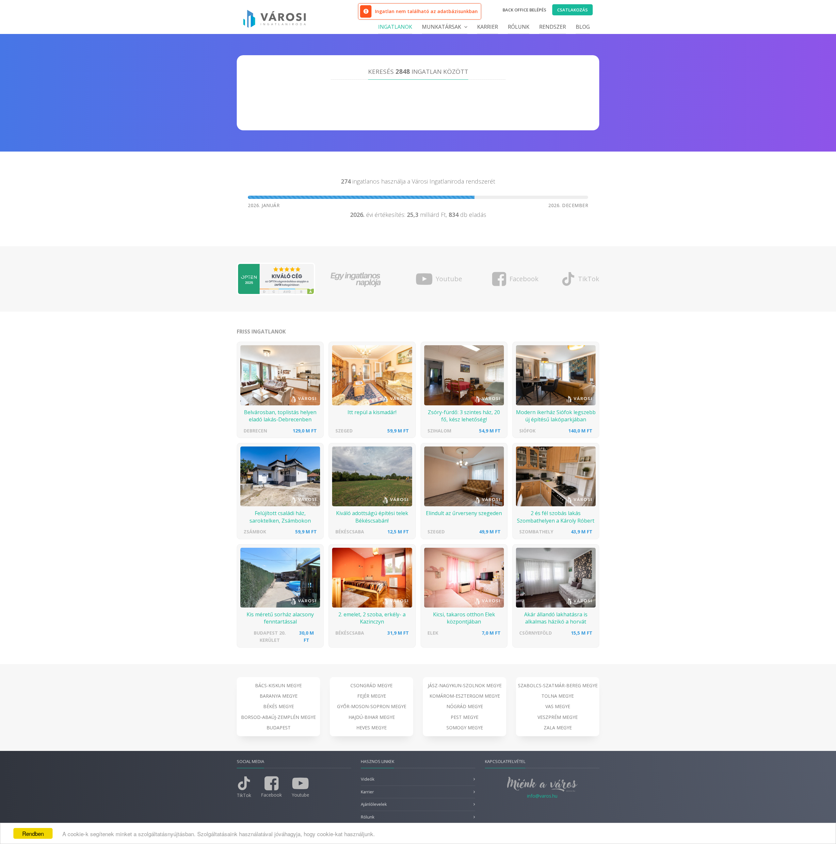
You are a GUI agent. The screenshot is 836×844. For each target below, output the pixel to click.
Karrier (487, 26)
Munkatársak (442, 26)
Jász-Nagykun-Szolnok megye (465, 685)
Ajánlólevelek (374, 804)
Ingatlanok (395, 26)
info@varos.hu (542, 796)
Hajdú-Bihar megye (371, 717)
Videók (367, 779)
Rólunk (518, 26)
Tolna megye (557, 696)
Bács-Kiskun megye (278, 685)
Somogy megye (464, 727)
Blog (583, 26)
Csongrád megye (371, 685)
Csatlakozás (572, 10)
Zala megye (558, 727)
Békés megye (278, 706)
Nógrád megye (464, 706)
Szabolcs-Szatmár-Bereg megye (558, 685)
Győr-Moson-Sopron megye (371, 706)
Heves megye (371, 727)
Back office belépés (524, 10)
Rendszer (552, 26)
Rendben (33, 833)
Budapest (278, 727)
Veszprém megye (558, 717)
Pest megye (464, 717)
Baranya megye (278, 696)
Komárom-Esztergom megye (464, 696)
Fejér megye (371, 696)
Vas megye (557, 706)
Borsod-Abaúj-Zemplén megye (278, 717)
